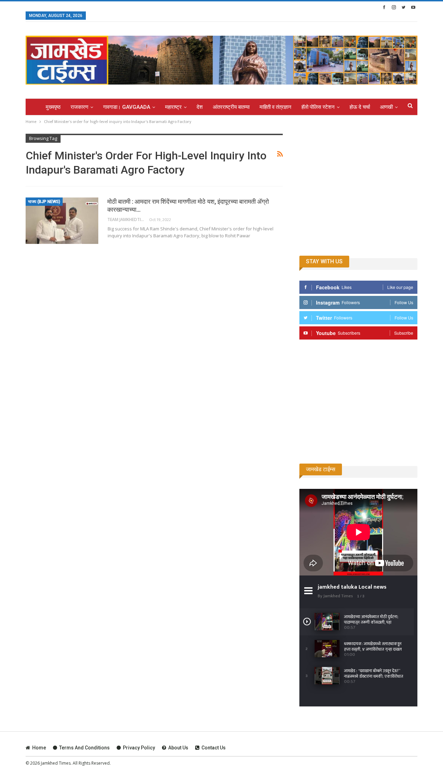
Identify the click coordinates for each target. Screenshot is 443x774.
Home (39, 747)
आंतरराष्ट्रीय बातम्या (231, 107)
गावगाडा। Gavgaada (126, 107)
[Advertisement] (358, 191)
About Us (178, 747)
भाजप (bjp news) (44, 201)
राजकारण (79, 107)
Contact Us (213, 747)
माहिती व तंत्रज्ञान (275, 107)
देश (200, 107)
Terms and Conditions (84, 747)
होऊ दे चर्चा (360, 107)
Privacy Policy (139, 747)
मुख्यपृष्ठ (53, 107)
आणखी (386, 107)
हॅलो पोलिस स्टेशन (318, 107)
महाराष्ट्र (173, 107)
